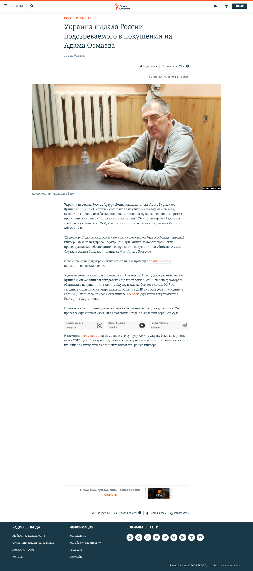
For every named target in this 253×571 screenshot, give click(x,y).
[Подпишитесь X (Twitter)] (147, 537)
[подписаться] (200, 537)
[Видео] (215, 6)
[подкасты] (226, 6)
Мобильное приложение (28, 535)
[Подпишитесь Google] (130, 537)
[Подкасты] (191, 537)
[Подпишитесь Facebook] (138, 537)
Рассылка (75, 549)
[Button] (148, 66)
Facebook (133, 294)
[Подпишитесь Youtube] (156, 537)
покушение (91, 336)
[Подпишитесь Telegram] (165, 537)
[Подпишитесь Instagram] (173, 537)
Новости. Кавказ (77, 18)
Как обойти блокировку (85, 542)
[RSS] (182, 537)
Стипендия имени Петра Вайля (33, 542)
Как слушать (77, 535)
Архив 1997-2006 (23, 549)
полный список (160, 261)
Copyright (75, 556)
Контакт (17, 556)
